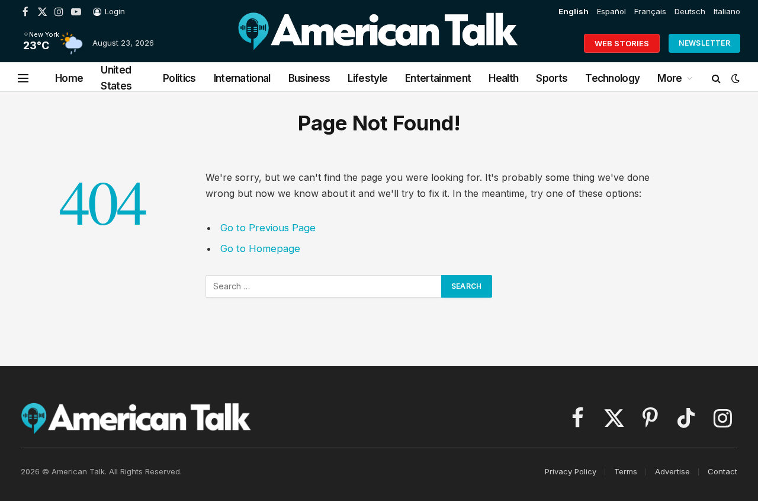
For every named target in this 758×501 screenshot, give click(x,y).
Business (309, 78)
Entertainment (438, 78)
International (242, 78)
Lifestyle (367, 78)
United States (116, 78)
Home (69, 78)
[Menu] (23, 78)
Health (503, 78)
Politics (179, 78)
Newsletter (704, 43)
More (669, 78)
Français (650, 11)
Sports (551, 78)
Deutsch (690, 11)
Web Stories (622, 43)
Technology (612, 78)
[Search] (716, 78)
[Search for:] (323, 286)
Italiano (727, 11)
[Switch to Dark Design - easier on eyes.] (734, 78)
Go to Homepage (260, 248)
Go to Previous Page (268, 228)
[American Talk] (378, 43)
